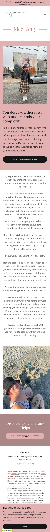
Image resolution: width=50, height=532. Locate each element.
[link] (16, 13)
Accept (25, 526)
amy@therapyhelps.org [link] (25, 463)
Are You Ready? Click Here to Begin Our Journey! (25, 436)
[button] (45, 14)
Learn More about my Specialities (25, 159)
